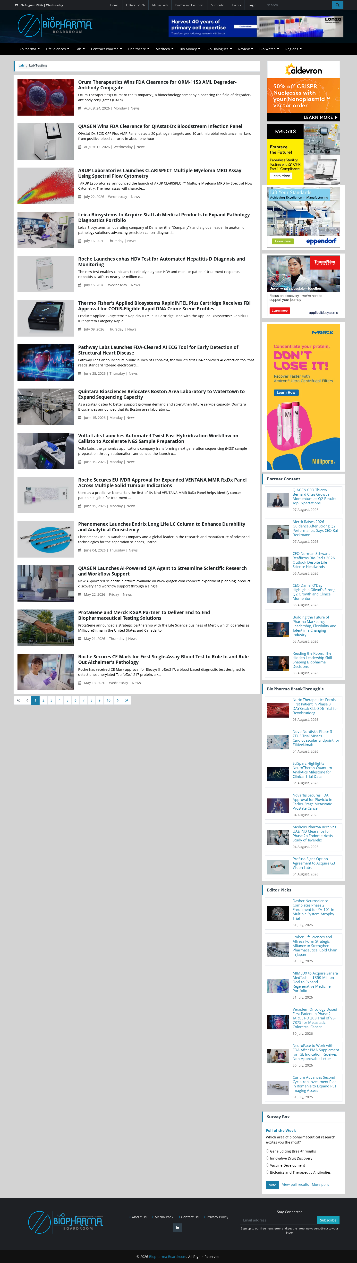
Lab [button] (78, 49)
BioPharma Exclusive (189, 5)
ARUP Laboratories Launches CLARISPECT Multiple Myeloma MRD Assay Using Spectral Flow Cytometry (159, 173)
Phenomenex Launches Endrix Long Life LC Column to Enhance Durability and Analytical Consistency (161, 526)
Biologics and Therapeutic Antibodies (300, 1172)
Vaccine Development (287, 1165)
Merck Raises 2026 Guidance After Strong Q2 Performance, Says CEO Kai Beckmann (315, 528)
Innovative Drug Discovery (290, 1158)
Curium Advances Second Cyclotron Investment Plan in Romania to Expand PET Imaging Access (315, 1084)
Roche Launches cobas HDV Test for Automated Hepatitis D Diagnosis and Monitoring (161, 261)
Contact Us (189, 1217)
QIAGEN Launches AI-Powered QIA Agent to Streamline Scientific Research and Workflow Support (162, 570)
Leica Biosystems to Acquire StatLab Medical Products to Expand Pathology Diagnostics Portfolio (164, 217)
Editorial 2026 (135, 5)
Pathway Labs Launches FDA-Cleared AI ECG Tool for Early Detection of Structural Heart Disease (158, 350)
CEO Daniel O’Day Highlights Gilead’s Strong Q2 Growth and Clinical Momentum (314, 592)
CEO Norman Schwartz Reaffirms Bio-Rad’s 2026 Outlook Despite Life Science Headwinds (314, 560)
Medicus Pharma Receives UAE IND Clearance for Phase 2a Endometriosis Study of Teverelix (314, 833)
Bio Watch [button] (267, 49)
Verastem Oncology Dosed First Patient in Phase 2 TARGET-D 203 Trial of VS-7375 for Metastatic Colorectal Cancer (315, 1018)
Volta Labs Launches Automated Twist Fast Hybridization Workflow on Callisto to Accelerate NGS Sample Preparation (158, 438)
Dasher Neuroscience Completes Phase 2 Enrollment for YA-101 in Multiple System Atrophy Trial (313, 909)
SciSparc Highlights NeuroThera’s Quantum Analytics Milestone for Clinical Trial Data (312, 770)
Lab (21, 65)
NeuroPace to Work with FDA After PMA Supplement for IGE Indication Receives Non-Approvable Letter (316, 1052)
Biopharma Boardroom (167, 1256)
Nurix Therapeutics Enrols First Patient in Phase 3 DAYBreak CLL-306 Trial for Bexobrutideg (315, 706)
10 (108, 700)
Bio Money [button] (188, 49)
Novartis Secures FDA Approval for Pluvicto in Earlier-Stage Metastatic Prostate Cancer (312, 802)
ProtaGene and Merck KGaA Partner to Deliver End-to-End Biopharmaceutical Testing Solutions (144, 615)
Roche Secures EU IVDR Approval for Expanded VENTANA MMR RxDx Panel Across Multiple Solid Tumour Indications (162, 482)
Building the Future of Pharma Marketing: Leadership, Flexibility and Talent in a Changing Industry (314, 626)
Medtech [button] (163, 49)
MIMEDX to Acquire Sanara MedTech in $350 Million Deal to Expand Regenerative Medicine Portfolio (315, 982)
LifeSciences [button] (56, 49)
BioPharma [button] (27, 49)
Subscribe (217, 5)
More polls (320, 1184)
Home (114, 5)
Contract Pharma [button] (105, 49)
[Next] (117, 700)
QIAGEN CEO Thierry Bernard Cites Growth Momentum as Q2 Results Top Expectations (314, 496)
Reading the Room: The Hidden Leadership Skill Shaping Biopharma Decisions (312, 660)
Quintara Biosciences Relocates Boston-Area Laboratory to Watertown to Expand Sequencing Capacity (161, 394)
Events (236, 5)
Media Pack (160, 5)
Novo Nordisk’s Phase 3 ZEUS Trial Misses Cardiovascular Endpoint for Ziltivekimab (316, 738)
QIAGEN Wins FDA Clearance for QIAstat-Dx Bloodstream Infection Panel (160, 126)
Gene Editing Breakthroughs (292, 1151)
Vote (272, 1185)
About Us (139, 1217)
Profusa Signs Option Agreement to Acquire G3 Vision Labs (314, 863)
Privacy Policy (217, 1217)
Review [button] (244, 49)
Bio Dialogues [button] (217, 49)
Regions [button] (291, 49)
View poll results (295, 1184)
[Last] (126, 700)
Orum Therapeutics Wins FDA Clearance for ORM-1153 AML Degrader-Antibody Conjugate (157, 84)
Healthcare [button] (137, 49)
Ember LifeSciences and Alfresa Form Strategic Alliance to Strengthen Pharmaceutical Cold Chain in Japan (315, 945)
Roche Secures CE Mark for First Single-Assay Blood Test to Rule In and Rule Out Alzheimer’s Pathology (163, 659)
